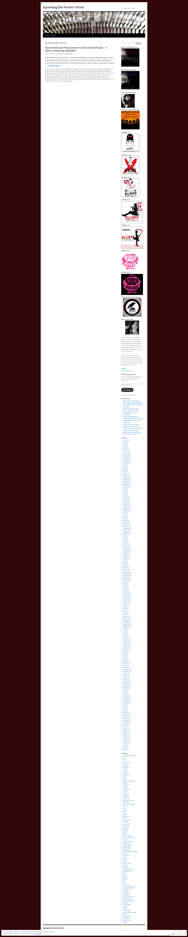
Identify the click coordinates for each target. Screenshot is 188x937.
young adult (126, 918)
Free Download (127, 820)
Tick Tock (105, 79)
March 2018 (126, 638)
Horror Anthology (105, 69)
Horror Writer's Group (128, 838)
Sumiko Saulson (91, 79)
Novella (125, 857)
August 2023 (126, 510)
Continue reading (54, 65)
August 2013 (126, 724)
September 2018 (127, 626)
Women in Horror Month (129, 912)
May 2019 (125, 610)
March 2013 (126, 730)
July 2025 (125, 465)
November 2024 (127, 481)
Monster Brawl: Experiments (130, 851)
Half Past (52, 75)
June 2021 (125, 561)
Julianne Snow (127, 844)
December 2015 (127, 681)
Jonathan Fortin (56, 77)
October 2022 (126, 530)
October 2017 (126, 648)
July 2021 (125, 559)
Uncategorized (126, 904)
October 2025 (126, 459)
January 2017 (126, 665)
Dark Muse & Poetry (128, 800)
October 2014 (126, 700)
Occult (124, 861)
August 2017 (126, 652)
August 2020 (126, 581)
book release (126, 775)
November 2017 (127, 646)
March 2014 (126, 712)
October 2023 (126, 506)
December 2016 (127, 667)
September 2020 (127, 579)
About (53, 35)
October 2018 (126, 624)
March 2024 (126, 497)
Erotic (124, 806)
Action (124, 757)
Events (124, 808)
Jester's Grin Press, (128, 842)
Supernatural (126, 895)
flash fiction (126, 816)
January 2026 (126, 454)
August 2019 (126, 604)
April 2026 (126, 448)
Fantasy (125, 810)
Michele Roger (92, 77)
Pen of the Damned (128, 869)
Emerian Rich (81, 73)
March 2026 (126, 450)
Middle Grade (126, 847)
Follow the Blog (127, 390)
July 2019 (125, 606)
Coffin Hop (126, 785)
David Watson (63, 73)
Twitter (123, 369)
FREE (124, 818)
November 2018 (127, 622)
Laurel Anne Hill (82, 77)
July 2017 (125, 653)
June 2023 (125, 514)
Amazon (53, 69)
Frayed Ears (97, 73)
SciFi (124, 881)
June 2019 (125, 608)
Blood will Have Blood (78, 71)
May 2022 (125, 540)
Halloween (125, 830)
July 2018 (125, 630)
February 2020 (127, 593)
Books (63, 69)
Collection (69, 69)
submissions (126, 893)
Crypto (125, 793)
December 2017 (127, 644)
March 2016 (126, 677)
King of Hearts (73, 77)
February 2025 (127, 475)
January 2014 (126, 716)
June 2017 (125, 655)
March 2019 (126, 614)
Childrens (125, 783)
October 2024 (126, 483)
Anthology (68, 71)
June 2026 (125, 444)
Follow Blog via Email (128, 375)
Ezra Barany (89, 73)
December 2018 (127, 620)
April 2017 (126, 659)
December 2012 (127, 736)
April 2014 (126, 710)
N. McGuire (61, 79)
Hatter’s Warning (69, 75)
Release (125, 875)
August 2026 (126, 440)
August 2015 (126, 689)
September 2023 (127, 508)
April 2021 (126, 565)
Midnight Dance (101, 77)
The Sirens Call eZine (128, 896)
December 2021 (127, 550)
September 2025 (127, 461)
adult (124, 759)
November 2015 (127, 683)
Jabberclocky (94, 75)
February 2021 (127, 569)
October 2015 (126, 685)
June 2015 (125, 693)
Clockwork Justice (91, 71)
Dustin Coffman (72, 73)
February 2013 (127, 732)
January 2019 (126, 618)
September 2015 (127, 687)
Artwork (125, 769)
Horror (97, 69)
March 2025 (126, 473)
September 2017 (127, 650)
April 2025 (126, 471)
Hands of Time (59, 75)
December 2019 (127, 597)
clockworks (48, 73)
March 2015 (126, 695)
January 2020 (126, 595)
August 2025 (126, 463)
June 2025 (125, 467)
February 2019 (127, 616)
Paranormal (126, 867)
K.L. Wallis (65, 77)
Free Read (125, 822)
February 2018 (127, 640)
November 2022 (127, 528)
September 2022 (127, 532)
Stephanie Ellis (81, 79)
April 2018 (126, 636)
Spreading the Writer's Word (63, 7)
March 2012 (126, 749)
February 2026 (127, 452)
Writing (125, 914)
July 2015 (125, 691)
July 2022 (125, 536)
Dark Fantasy (83, 69)
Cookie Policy (38, 933)
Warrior (125, 908)
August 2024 (126, 487)
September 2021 (127, 555)
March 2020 (126, 591)
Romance (125, 879)
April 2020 (126, 589)
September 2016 (127, 671)
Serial (124, 883)
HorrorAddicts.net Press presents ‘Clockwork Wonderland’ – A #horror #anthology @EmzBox (76, 49)
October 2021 (126, 554)
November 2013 (127, 720)
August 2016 (126, 673)
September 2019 (127, 603)
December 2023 (127, 503)
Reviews (125, 877)
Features (125, 814)
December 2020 (127, 573)
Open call (125, 865)
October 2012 (126, 738)
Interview (125, 840)
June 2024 (125, 491)
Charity (125, 779)
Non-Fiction (126, 855)
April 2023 (126, 518)
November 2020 (127, 575)
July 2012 (125, 744)
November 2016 (127, 669)
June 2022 (125, 538)
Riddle (67, 79)
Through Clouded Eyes (129, 900)
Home (47, 35)
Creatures (76, 69)
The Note (99, 79)
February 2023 (127, 522)
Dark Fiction (91, 69)
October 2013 (126, 722)
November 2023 (127, 505)
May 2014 (125, 708)
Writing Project (127, 916)
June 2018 (125, 632)
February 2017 (127, 663)
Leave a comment (67, 81)
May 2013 (125, 726)
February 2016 (127, 679)
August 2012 (126, 742)
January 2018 (126, 642)
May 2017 (125, 657)
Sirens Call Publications (129, 887)
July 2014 (125, 704)
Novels (125, 859)
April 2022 (126, 542)
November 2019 (127, 599)
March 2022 (126, 544)
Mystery (125, 853)
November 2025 (127, 457)
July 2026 (125, 442)
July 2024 (125, 489)
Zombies (125, 922)
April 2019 (126, 612)
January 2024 (126, 501)
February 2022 (127, 546)
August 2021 (126, 557)
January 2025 (126, 477)
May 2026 (125, 446)
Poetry (124, 873)
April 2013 (126, 728)
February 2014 (127, 714)
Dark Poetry (126, 802)
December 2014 (127, 697)
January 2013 (126, 734)
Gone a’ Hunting (107, 73)
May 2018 (125, 634)
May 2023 (125, 516)
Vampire (125, 906)
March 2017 (126, 661)
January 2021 (126, 571)
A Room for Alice (60, 71)
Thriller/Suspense (127, 898)
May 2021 (125, 563)
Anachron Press (127, 763)
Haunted (125, 832)
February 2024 (127, 499)
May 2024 (125, 493)
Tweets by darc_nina (126, 371)
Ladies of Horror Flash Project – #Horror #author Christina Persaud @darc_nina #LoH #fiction (132, 432)
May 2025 (125, 469)
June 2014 (125, 706)
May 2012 (125, 748)
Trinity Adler (52, 81)
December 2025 (127, 456)
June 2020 (125, 585)
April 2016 (126, 675)
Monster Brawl (127, 849)
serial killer (73, 79)
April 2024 (126, 495)
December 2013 (127, 718)
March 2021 (126, 567)
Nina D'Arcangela (66, 54)
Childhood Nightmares (129, 781)
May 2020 (125, 587)
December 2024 (127, 479)
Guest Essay (126, 826)
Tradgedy (125, 902)
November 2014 (127, 699)
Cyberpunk (126, 795)
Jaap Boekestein (84, 75)
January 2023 (126, 524)
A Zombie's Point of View (130, 755)
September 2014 (127, 702)
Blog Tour (125, 773)
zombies (58, 81)
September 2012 (127, 740)
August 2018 (126, 628)
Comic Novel (126, 789)
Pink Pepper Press (127, 871)
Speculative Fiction (128, 889)
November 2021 (127, 552)
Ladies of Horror (127, 846)
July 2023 (125, 512)
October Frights (127, 863)
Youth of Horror (127, 920)
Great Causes (126, 824)
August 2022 (126, 534)
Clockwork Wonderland (104, 71)
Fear (124, 812)
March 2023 (126, 520)
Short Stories (126, 885)
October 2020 (126, 577)
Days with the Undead (128, 804)
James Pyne (102, 75)
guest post (125, 828)
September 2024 (127, 485)
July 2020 (125, 583)
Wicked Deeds (126, 910)
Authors (58, 69)
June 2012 (125, 746)
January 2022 (126, 548)
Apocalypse (126, 767)
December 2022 (127, 526)
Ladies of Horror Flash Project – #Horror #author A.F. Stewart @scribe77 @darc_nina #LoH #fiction (133, 426)
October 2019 (126, 601)
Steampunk (126, 891)
